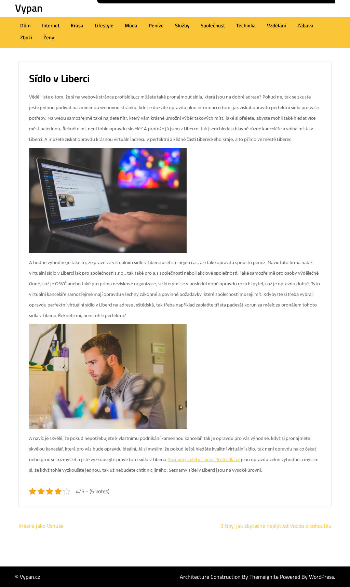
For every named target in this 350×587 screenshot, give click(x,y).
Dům (25, 25)
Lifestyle (104, 25)
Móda (131, 25)
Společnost (213, 25)
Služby (182, 25)
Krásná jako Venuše (41, 526)
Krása (77, 25)
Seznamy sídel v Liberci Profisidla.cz (204, 459)
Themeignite (264, 577)
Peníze (156, 25)
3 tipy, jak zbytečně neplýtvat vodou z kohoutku (276, 526)
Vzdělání (276, 25)
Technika (246, 25)
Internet (50, 25)
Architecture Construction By (215, 577)
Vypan (28, 8)
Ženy (48, 37)
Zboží (26, 37)
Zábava (305, 25)
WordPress (321, 577)
